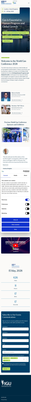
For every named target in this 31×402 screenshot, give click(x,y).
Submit (5, 369)
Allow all (15, 219)
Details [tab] (15, 175)
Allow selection (15, 224)
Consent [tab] (5, 175)
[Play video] (15, 245)
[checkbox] (2, 363)
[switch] (27, 204)
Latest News (6, 41)
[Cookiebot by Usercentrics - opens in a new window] (23, 171)
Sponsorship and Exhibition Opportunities (14, 33)
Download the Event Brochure (11, 37)
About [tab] (25, 175)
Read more (5, 164)
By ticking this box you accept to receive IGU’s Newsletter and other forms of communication (15, 364)
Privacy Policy (4, 399)
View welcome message (16, 99)
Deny (15, 229)
